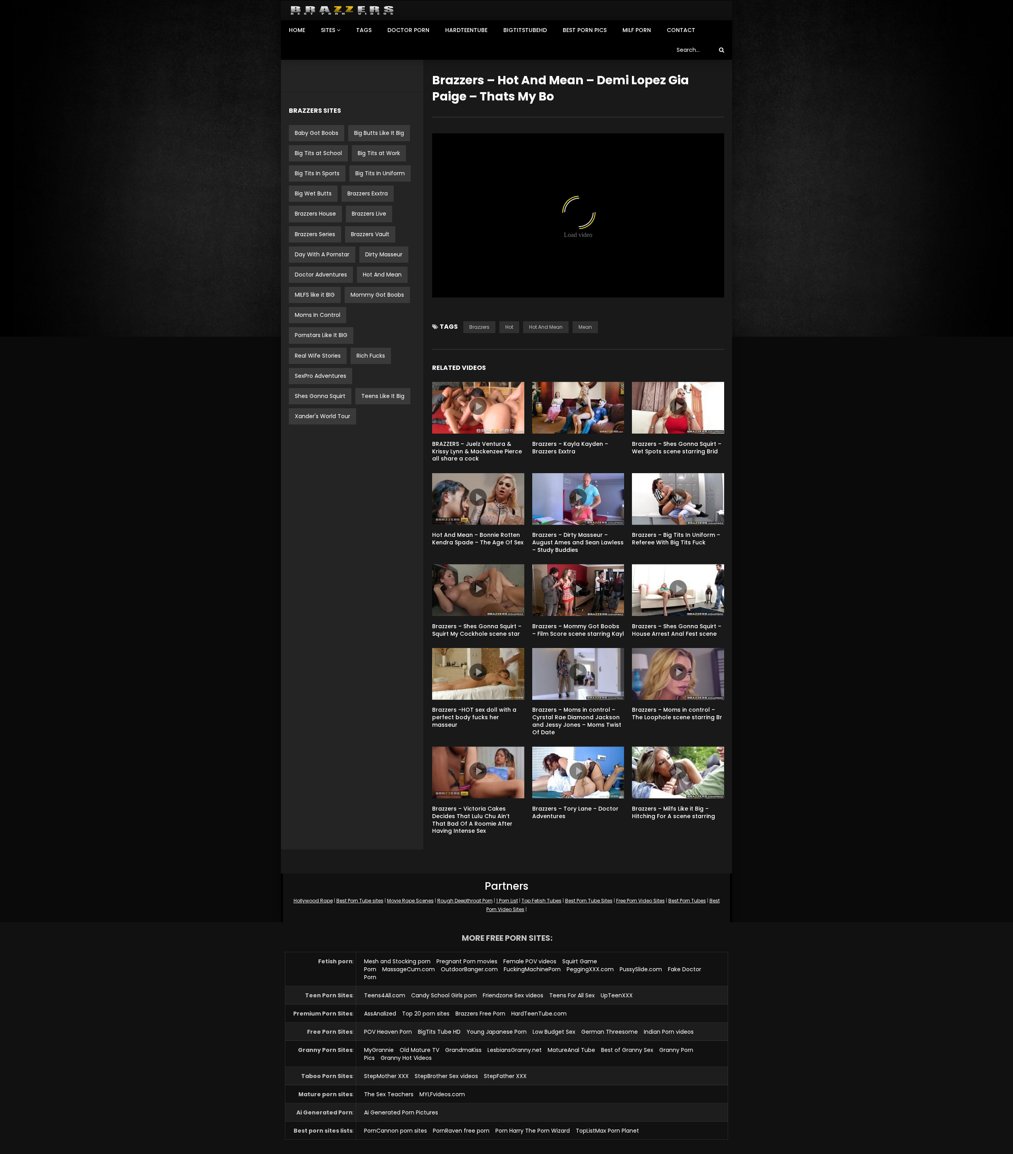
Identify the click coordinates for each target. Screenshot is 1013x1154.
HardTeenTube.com (539, 1014)
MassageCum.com (408, 969)
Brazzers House (315, 214)
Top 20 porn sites (426, 1014)
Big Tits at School (318, 153)
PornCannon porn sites (395, 1131)
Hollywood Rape (313, 900)
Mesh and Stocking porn (397, 961)
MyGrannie (379, 1050)
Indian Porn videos (669, 1032)
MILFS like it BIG (315, 295)
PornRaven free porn (461, 1131)
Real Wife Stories (318, 356)
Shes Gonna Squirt (320, 396)
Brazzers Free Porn (480, 1014)
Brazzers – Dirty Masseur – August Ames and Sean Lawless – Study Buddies (578, 542)
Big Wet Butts (313, 193)
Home (297, 30)
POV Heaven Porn (388, 1032)
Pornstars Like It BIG (321, 335)
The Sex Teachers (389, 1094)
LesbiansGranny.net (515, 1050)
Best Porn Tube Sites (589, 900)
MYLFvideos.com (442, 1094)
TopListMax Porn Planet (607, 1131)
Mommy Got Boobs (377, 295)
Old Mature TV (419, 1050)
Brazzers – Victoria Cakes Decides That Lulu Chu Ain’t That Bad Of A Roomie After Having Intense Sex (472, 820)
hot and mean (546, 327)
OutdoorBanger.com (469, 969)
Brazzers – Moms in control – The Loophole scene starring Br (677, 713)
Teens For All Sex (572, 995)
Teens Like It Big (382, 396)
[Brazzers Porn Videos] (342, 10)
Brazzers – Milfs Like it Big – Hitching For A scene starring (673, 812)
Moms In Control (317, 315)
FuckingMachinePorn (532, 969)
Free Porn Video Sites (640, 900)
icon (478, 406)
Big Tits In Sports (317, 173)
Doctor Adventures (321, 275)
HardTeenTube (466, 30)
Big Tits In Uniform (380, 173)
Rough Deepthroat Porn (465, 900)
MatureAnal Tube (571, 1050)
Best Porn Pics (585, 30)
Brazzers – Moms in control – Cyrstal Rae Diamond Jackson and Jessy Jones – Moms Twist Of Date (576, 721)
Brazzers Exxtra (367, 193)
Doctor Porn (408, 30)
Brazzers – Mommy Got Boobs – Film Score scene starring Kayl (578, 630)
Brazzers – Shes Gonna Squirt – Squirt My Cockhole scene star (477, 630)
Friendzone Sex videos (513, 995)
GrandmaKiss (463, 1050)
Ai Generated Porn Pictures (401, 1112)
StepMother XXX (386, 1076)
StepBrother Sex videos (446, 1076)
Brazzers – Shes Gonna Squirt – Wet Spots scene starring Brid (676, 447)
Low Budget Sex (554, 1032)
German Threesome (609, 1032)
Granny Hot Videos (406, 1058)
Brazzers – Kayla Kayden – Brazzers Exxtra (570, 447)
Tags (364, 30)
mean (585, 327)
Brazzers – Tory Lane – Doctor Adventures (575, 812)
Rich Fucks (371, 356)
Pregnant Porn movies (466, 961)
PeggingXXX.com (590, 969)
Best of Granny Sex (627, 1050)
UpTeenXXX (617, 995)
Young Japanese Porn (497, 1032)
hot (509, 327)
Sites (328, 30)
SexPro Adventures (320, 376)
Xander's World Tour (322, 416)
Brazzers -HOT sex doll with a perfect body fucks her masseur (474, 717)
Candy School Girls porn (444, 995)
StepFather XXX (505, 1076)
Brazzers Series (315, 234)
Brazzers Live (369, 214)
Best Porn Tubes (687, 900)
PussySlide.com (641, 969)
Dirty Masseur (383, 254)
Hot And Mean (382, 275)
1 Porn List (507, 900)
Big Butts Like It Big (379, 133)
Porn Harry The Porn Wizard (532, 1131)
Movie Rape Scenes (410, 900)
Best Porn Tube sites (359, 900)
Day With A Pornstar (322, 254)
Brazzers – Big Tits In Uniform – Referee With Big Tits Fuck (676, 538)
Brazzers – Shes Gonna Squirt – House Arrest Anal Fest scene (676, 630)
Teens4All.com (384, 995)
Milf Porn (636, 30)
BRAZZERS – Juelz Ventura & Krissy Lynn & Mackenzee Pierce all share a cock (477, 451)
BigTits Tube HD (439, 1032)
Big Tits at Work (379, 153)
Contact (681, 30)
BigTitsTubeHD (525, 30)
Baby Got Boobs (316, 133)
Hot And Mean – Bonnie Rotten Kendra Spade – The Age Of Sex (478, 538)
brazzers (479, 327)
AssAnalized (380, 1014)
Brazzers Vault (370, 234)
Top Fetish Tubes (542, 900)
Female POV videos (529, 961)
